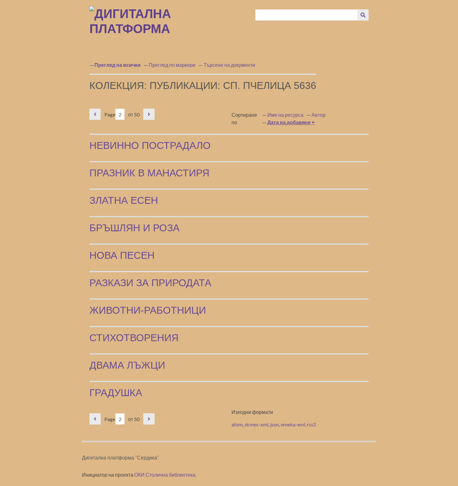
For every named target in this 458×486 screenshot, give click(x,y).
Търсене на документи (229, 65)
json (274, 424)
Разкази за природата (150, 282)
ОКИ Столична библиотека (164, 475)
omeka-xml (293, 424)
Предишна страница (95, 114)
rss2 (311, 424)
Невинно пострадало (150, 145)
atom (237, 424)
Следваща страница (149, 114)
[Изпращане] (363, 15)
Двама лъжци (127, 365)
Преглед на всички (117, 65)
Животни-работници (147, 310)
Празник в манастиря (149, 173)
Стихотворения (134, 337)
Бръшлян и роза (134, 227)
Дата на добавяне (289, 122)
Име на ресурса (285, 115)
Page (109, 114)
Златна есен (123, 200)
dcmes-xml (256, 424)
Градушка (115, 392)
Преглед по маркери (172, 65)
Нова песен (122, 255)
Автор (319, 115)
